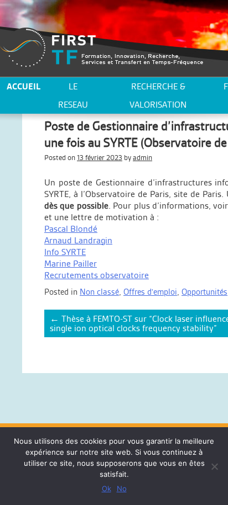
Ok (106, 488)
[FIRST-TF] (101, 48)
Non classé (99, 291)
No (122, 488)
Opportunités (204, 291)
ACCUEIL (23, 86)
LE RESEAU (73, 95)
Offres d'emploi (150, 291)
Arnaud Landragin (78, 240)
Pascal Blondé (70, 229)
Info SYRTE (65, 252)
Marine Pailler (70, 263)
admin (142, 157)
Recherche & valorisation (157, 95)
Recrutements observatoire (96, 275)
